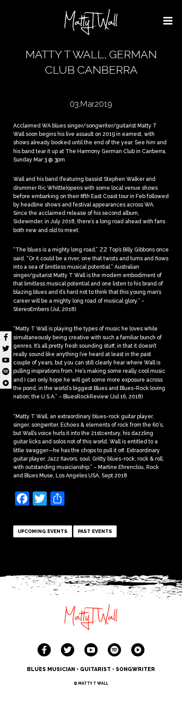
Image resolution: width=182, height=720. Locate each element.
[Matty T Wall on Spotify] (114, 649)
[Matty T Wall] (91, 23)
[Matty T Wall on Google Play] (137, 649)
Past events (95, 531)
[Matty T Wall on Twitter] (67, 649)
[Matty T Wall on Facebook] (44, 649)
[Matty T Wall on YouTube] (91, 649)
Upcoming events (43, 531)
